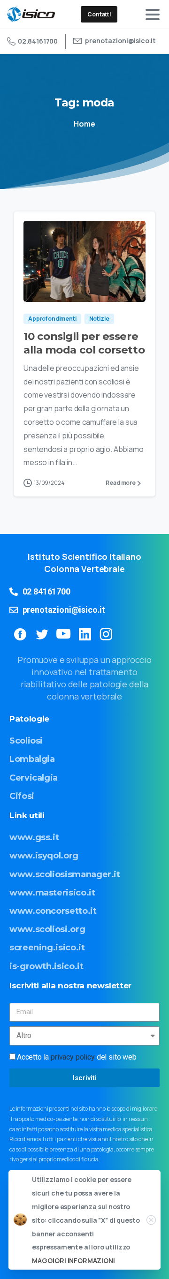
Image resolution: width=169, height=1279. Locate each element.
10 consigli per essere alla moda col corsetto (84, 343)
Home (84, 124)
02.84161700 (38, 41)
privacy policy (73, 1057)
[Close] (151, 1220)
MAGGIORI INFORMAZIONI (73, 1260)
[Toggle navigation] (152, 15)
